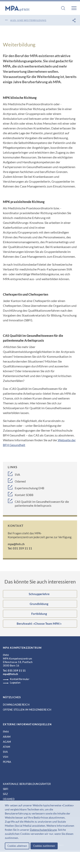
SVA (17, 474)
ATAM (6, 746)
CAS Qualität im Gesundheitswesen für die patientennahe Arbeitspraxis (42, 503)
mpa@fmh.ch (16, 544)
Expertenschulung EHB (29, 488)
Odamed (20, 481)
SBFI (5, 788)
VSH (5, 756)
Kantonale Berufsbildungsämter (27, 783)
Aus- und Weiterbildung (28, 20)
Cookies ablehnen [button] (17, 845)
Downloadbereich (16, 704)
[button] (19, 838)
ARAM (6, 736)
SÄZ (5, 794)
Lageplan (15, 682)
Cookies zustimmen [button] (44, 845)
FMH (6, 731)
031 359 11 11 (17, 670)
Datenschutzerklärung (43, 829)
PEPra (7, 761)
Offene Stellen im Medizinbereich (27, 709)
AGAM (7, 741)
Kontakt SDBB (24, 495)
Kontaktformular (19, 679)
